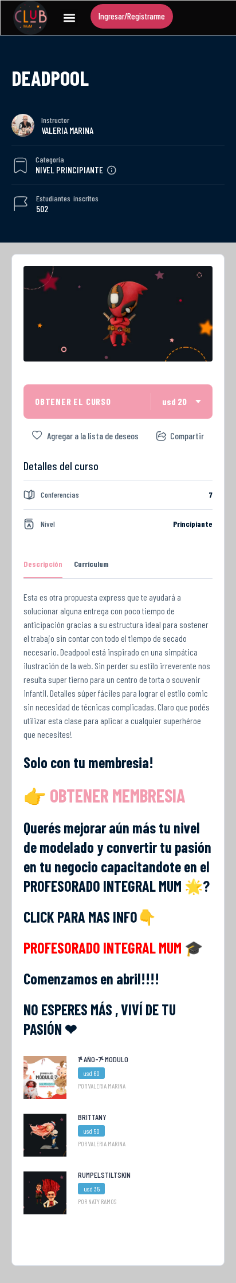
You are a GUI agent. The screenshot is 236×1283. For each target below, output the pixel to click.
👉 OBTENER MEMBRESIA (104, 795)
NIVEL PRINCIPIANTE (69, 169)
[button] (69, 18)
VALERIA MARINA (67, 130)
